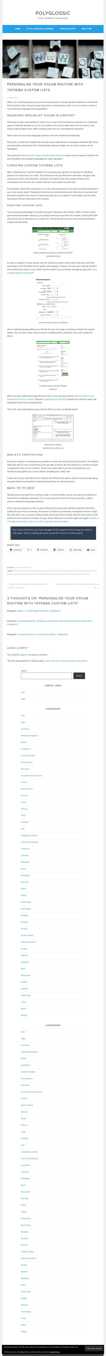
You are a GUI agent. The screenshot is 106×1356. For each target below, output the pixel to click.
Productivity (26, 902)
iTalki (21, 571)
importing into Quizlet (54, 399)
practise (17, 574)
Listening (25, 855)
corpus (16, 571)
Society (24, 949)
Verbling (73, 574)
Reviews (24, 922)
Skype (46, 574)
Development (26, 762)
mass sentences (74, 571)
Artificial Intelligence (29, 735)
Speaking (25, 962)
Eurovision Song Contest (31, 775)
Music (23, 869)
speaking (58, 574)
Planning (24, 882)
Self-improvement (28, 942)
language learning (31, 571)
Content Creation (28, 755)
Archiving (25, 729)
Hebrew (24, 809)
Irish (23, 829)
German (24, 795)
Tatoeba (75, 105)
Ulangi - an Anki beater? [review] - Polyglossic (39, 610)
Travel (23, 1002)
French (24, 782)
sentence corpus (37, 574)
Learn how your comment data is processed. (66, 660)
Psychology (26, 909)
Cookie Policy (55, 1352)
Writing (24, 1015)
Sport (23, 969)
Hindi (23, 815)
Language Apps (67, 29)
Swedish (24, 989)
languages (43, 571)
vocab (79, 574)
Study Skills (26, 975)
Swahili (24, 982)
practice (10, 574)
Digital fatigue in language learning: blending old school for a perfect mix (27, 586)
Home (17, 29)
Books (23, 742)
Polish (23, 889)
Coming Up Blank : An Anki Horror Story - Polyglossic (42, 634)
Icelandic (24, 822)
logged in (24, 654)
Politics (24, 895)
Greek (23, 802)
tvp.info (43, 188)
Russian (24, 929)
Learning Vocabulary (29, 842)
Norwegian (25, 875)
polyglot (84, 571)
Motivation (25, 862)
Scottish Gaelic (27, 935)
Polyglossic (53, 13)
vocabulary (86, 574)
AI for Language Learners (40, 29)
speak (51, 574)
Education (25, 769)
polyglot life (92, 571)
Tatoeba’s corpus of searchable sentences (43, 155)
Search (24, 671)
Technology (26, 995)
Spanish (24, 955)
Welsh (23, 1009)
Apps (23, 722)
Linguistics (25, 849)
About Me (86, 29)
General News (27, 789)
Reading (24, 915)
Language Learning (22, 567)
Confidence (26, 749)
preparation (25, 574)
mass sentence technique (57, 571)
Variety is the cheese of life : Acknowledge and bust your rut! (77, 586)
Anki (23, 692)
